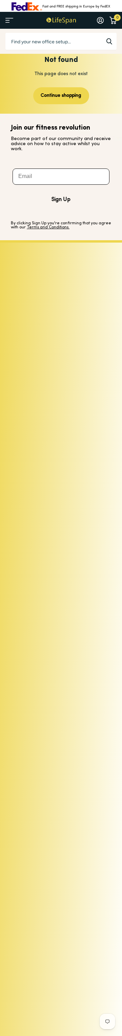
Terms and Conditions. (48, 227)
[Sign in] (100, 20)
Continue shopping (61, 95)
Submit (109, 41)
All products (9, 20)
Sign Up (61, 199)
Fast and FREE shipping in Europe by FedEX (76, 6)
